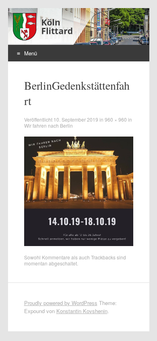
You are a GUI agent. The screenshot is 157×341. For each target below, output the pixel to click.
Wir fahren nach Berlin (48, 125)
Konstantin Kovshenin (81, 311)
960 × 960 (116, 119)
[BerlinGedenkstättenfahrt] (78, 244)
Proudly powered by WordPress (60, 303)
